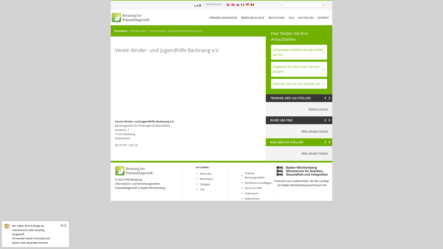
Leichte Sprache (213, 4)
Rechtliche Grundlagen (258, 183)
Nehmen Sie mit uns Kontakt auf (296, 84)
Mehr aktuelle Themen (315, 131)
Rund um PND (253, 188)
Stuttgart (205, 184)
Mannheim (206, 179)
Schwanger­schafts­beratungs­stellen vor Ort (298, 52)
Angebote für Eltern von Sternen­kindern (296, 69)
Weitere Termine (318, 109)
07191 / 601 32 (128, 145)
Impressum (251, 193)
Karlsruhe (205, 173)
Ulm (202, 189)
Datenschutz (252, 198)
